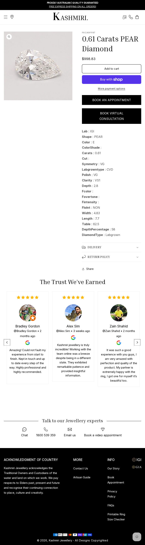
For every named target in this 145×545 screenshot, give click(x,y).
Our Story (113, 468)
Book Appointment (115, 480)
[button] (6, 17)
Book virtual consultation (111, 116)
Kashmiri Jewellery (60, 540)
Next (137, 342)
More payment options (111, 88)
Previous (7, 342)
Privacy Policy (112, 494)
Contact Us (80, 468)
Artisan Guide (81, 477)
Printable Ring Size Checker (116, 516)
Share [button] (90, 268)
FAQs (110, 505)
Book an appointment (111, 100)
